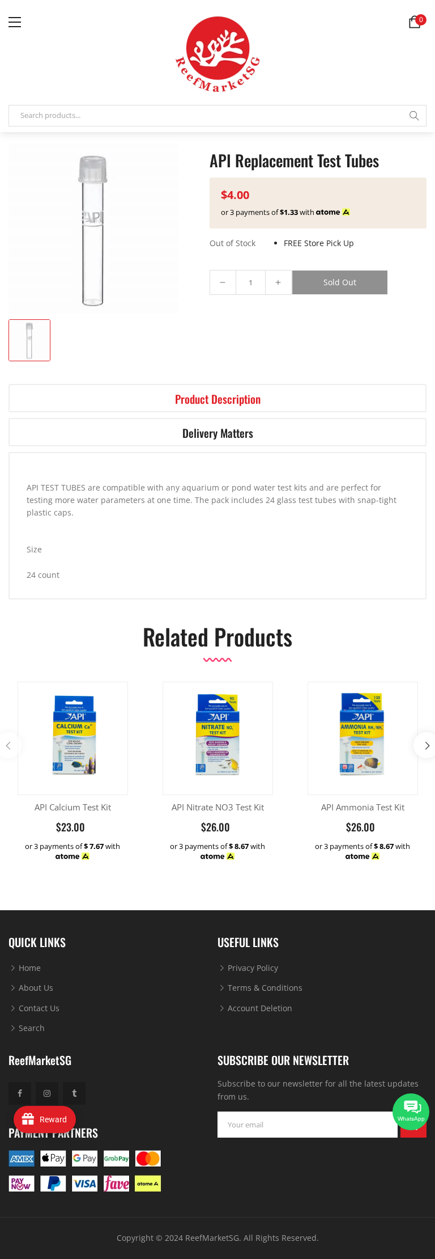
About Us (34, 987)
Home (28, 967)
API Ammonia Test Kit (362, 807)
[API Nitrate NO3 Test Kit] (217, 737)
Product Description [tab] (218, 399)
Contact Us (37, 1008)
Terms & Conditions (263, 987)
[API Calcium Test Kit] (72, 737)
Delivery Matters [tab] (217, 433)
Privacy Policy (251, 967)
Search (30, 1028)
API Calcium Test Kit (73, 807)
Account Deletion (258, 1008)
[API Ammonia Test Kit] (362, 737)
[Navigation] (14, 22)
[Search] (414, 115)
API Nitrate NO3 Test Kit (218, 807)
